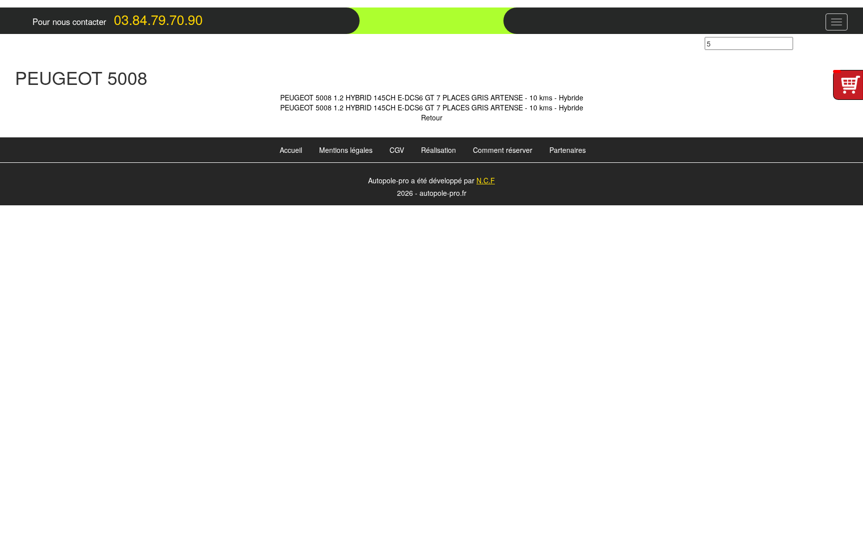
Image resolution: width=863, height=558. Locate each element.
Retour (431, 117)
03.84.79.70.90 (158, 19)
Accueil (291, 150)
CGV (397, 150)
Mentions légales (346, 150)
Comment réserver (502, 150)
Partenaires (567, 150)
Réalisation (438, 150)
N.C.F (485, 180)
